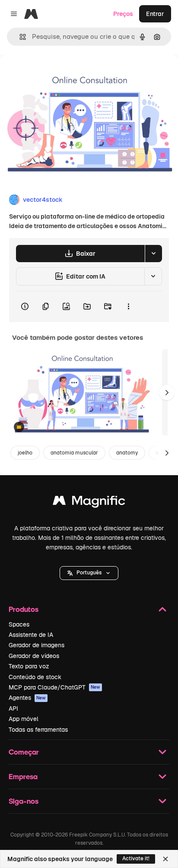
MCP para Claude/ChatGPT (54, 687)
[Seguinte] (167, 392)
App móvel (23, 719)
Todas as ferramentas (38, 729)
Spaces (19, 624)
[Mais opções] (128, 306)
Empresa (23, 776)
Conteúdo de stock (35, 677)
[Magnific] (89, 502)
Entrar (155, 14)
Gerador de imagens (36, 645)
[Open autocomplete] (19, 37)
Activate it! (135, 858)
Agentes (27, 698)
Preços (123, 14)
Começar (24, 751)
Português (89, 572)
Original (55, 74)
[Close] (165, 859)
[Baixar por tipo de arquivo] (153, 253)
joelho (25, 452)
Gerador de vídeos (34, 656)
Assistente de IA (31, 635)
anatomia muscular (74, 452)
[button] (89, 573)
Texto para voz (29, 666)
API (13, 708)
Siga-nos (23, 800)
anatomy (127, 452)
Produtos (23, 609)
